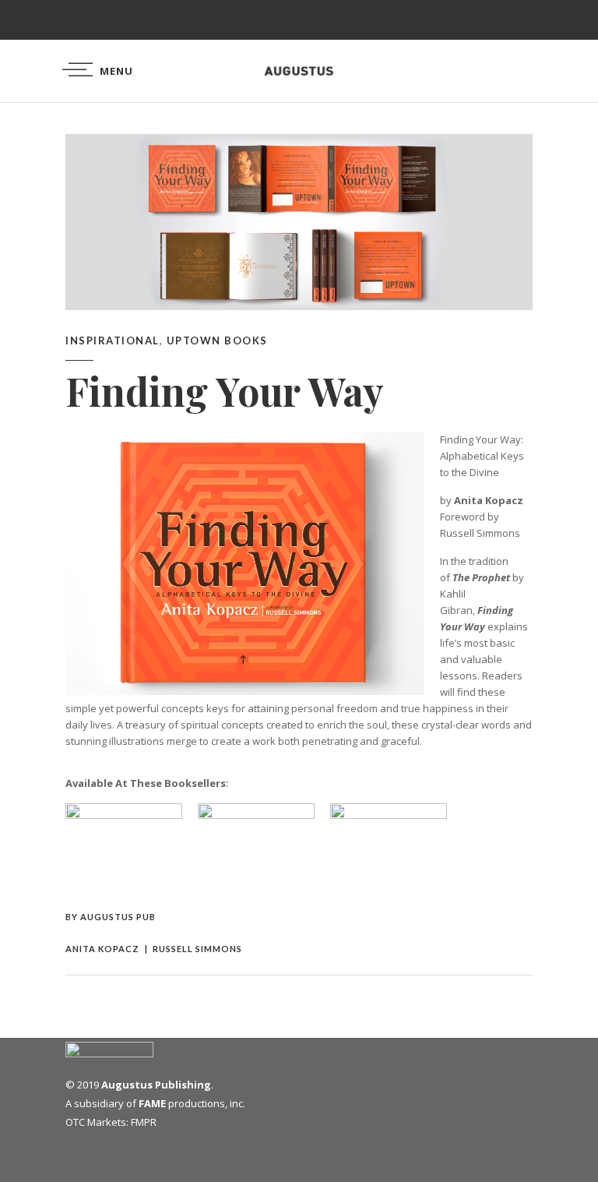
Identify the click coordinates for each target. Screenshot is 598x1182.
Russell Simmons (197, 949)
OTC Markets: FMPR (111, 1122)
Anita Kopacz (102, 949)
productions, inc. (192, 1103)
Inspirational (112, 340)
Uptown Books (217, 340)
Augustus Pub (118, 917)
